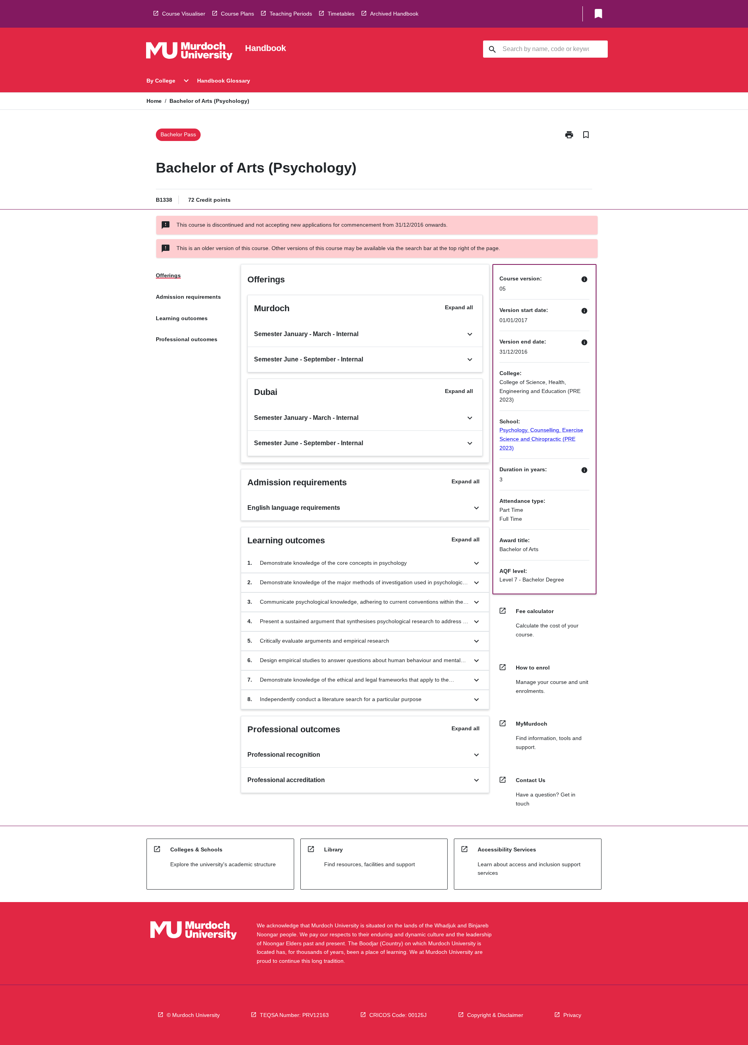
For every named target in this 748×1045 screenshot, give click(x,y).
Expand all (459, 307)
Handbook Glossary (223, 81)
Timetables (341, 14)
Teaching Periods (291, 14)
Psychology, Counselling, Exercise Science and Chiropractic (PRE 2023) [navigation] (541, 439)
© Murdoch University (193, 1015)
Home (154, 101)
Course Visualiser (183, 14)
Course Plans (237, 14)
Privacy (572, 1015)
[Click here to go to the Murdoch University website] (189, 52)
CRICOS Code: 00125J (398, 1015)
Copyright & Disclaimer (495, 1015)
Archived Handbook (394, 14)
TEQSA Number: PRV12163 (294, 1015)
